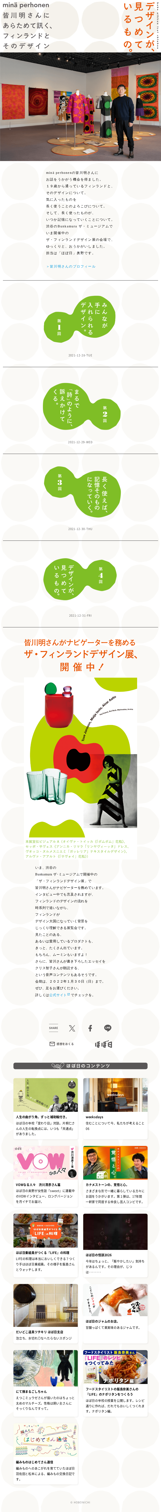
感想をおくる (65, 1044)
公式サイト (58, 995)
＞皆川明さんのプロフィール (71, 266)
